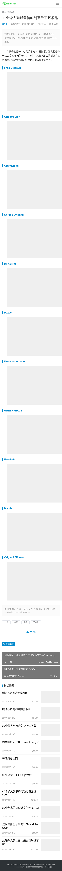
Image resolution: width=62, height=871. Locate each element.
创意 (16, 622)
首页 (4, 11)
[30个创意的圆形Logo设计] (50, 779)
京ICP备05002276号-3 (34, 867)
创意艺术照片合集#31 (14, 692)
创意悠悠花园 (39, 864)
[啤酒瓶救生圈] (50, 763)
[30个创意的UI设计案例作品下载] (50, 812)
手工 (25, 622)
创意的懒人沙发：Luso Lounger (20, 742)
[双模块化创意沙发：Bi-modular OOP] (50, 828)
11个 (6, 622)
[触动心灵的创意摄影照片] (50, 713)
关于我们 (48, 867)
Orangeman (11, 165)
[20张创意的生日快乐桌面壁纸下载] (50, 845)
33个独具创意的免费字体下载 (19, 725)
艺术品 (35, 622)
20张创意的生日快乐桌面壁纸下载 (20, 842)
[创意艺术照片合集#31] (50, 697)
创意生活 (42, 23)
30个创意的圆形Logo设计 (17, 774)
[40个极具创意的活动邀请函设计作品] (50, 796)
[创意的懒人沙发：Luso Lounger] (50, 746)
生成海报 (9, 643)
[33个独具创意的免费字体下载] (50, 730)
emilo (4, 23)
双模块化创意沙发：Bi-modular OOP (20, 825)
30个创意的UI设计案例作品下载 (20, 807)
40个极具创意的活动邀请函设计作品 (20, 793)
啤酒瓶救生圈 (10, 758)
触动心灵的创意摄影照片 (16, 709)
